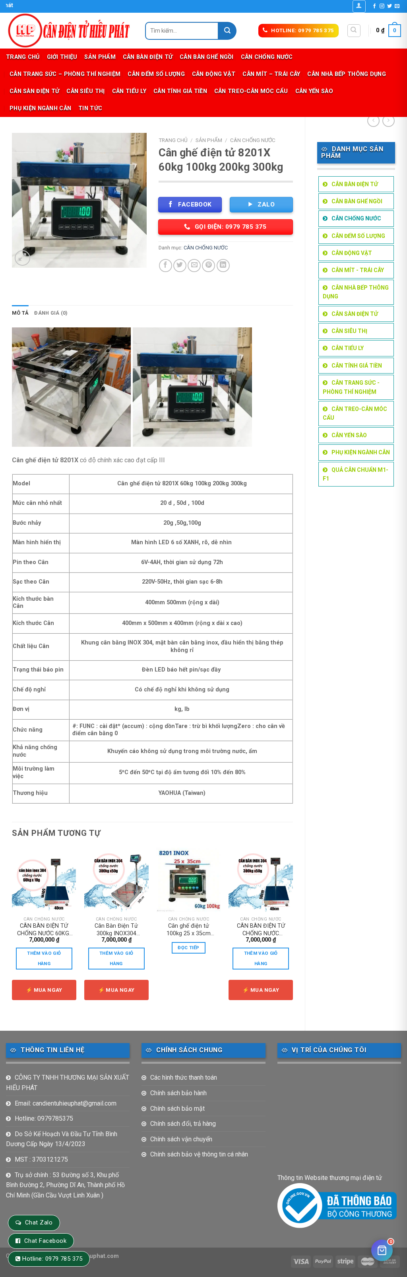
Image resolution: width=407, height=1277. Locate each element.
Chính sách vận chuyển (181, 1139)
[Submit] (227, 31)
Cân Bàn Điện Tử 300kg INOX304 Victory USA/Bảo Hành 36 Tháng (116, 930)
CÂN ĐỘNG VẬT (213, 74)
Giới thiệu (62, 57)
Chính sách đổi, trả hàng (183, 1123)
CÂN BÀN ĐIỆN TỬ (147, 57)
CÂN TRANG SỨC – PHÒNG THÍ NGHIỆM (65, 74)
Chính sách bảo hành (178, 1093)
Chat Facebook (45, 1240)
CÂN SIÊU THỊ (85, 91)
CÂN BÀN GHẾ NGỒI (207, 57)
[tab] (20, 313)
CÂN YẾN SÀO (314, 91)
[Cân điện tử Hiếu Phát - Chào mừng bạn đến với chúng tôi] (69, 31)
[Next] (292, 932)
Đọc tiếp (188, 947)
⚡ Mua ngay (44, 990)
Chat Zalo (38, 1222)
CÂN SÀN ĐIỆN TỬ (34, 91)
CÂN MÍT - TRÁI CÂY (357, 270)
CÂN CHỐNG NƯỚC (267, 57)
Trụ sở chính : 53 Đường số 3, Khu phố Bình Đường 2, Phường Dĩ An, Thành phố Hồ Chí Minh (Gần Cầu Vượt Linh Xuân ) (65, 1185)
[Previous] (12, 932)
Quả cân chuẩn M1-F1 (355, 474)
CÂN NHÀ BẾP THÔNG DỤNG (346, 74)
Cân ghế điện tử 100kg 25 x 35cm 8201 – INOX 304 (189, 930)
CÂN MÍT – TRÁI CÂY (271, 74)
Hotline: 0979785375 (44, 1118)
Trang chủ (23, 57)
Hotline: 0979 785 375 (52, 1258)
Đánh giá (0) (51, 313)
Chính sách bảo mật (177, 1108)
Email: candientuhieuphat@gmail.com (65, 1103)
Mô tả (20, 313)
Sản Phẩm (99, 57)
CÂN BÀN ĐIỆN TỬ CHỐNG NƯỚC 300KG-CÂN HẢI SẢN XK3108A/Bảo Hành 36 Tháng (261, 930)
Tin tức (90, 108)
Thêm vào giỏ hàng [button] (44, 958)
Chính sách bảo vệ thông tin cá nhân (199, 1154)
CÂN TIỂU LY (129, 91)
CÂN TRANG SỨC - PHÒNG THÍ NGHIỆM (351, 387)
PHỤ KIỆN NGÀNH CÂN (40, 108)
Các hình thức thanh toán (183, 1077)
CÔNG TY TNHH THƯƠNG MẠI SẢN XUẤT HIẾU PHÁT (67, 1083)
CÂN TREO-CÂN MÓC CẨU (251, 91)
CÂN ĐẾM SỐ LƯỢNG (156, 74)
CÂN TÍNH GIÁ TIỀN (180, 91)
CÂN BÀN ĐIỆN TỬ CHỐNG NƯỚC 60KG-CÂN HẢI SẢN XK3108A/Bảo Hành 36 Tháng (44, 930)
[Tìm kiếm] (353, 30)
